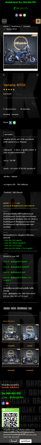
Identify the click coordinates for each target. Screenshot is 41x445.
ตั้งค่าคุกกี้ (14, 441)
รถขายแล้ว (14, 114)
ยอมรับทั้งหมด (25, 441)
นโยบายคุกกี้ (15, 437)
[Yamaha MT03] (20, 52)
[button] (33, 21)
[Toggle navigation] (38, 21)
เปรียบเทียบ (26, 109)
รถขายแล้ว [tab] (8, 134)
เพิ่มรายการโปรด (10, 109)
